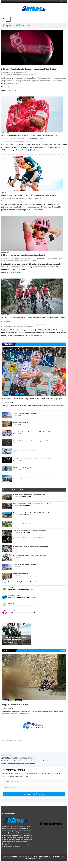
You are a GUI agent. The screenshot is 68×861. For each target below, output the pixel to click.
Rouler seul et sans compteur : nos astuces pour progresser (29, 555)
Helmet (24, 74)
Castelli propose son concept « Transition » (25, 450)
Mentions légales (43, 856)
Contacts (39, 858)
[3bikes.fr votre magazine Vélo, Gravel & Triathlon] (3, 19)
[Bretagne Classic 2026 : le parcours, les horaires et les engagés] (34, 371)
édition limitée (12, 74)
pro (24, 326)
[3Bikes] (15, 820)
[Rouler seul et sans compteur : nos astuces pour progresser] (7, 557)
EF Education (19, 74)
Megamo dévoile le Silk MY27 (21, 422)
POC (30, 74)
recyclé (30, 201)
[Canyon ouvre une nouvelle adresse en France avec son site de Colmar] (7, 478)
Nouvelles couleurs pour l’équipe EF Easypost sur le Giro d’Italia (28, 195)
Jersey (19, 141)
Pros (17, 394)
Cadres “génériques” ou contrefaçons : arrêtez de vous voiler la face (32, 503)
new (25, 260)
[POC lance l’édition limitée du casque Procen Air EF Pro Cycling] (32, 47)
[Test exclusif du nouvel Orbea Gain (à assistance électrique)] (7, 533)
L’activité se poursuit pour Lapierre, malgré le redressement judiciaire (32, 458)
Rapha (27, 201)
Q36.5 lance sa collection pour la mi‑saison (25, 468)
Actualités (11, 394)
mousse (10, 603)
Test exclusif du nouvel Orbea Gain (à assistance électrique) (29, 530)
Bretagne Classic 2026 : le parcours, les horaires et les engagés (32, 398)
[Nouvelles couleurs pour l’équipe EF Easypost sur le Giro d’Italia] (32, 173)
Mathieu (10, 580)
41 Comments (26, 524)
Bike (4, 141)
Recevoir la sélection (34, 794)
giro (16, 201)
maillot (24, 141)
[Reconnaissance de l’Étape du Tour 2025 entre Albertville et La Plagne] (7, 515)
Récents (16, 490)
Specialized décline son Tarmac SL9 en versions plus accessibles (31, 441)
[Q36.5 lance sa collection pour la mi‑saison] (7, 469)
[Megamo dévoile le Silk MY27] (7, 424)
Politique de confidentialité (56, 856)
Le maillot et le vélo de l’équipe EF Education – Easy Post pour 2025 (30, 135)
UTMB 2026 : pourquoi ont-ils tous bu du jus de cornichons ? (29, 537)
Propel (34, 260)
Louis (9, 587)
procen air (33, 74)
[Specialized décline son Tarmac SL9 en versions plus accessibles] (7, 442)
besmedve (11, 611)
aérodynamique (9, 260)
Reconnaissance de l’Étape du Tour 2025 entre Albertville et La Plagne (32, 513)
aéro (4, 74)
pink (27, 74)
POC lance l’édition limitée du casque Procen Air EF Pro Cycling (28, 69)
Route (21, 394)
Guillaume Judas (12, 595)
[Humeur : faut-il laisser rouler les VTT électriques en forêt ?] (7, 496)
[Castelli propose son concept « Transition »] (7, 451)
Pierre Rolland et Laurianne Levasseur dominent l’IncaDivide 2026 (31, 432)
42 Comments (27, 514)
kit (21, 141)
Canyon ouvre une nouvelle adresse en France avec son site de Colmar (32, 477)
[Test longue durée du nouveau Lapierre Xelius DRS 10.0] (7, 524)
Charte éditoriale (31, 858)
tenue (27, 141)
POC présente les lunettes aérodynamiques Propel (23, 255)
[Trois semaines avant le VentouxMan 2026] (7, 415)
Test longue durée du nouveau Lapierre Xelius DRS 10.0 (29, 522)
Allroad (12, 700)
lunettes (21, 260)
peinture (23, 201)
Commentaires (26, 490)
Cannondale (8, 141)
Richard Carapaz (33, 326)
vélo (30, 141)
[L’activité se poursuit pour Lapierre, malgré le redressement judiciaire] (7, 460)
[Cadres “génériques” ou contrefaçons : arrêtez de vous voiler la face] (7, 506)
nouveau (28, 260)
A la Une (5, 394)
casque (7, 74)
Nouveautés (18, 700)
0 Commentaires (21, 72)
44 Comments (26, 505)
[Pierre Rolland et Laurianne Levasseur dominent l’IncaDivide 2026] (7, 433)
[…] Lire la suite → (11, 90)
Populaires (8, 490)
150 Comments (27, 496)
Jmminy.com (34, 856)
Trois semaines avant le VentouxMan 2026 (24, 413)
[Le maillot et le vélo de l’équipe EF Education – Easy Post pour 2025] (32, 114)
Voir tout (62, 344)
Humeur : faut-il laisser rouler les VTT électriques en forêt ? (29, 494)
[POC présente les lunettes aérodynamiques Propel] (32, 233)
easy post (11, 326)
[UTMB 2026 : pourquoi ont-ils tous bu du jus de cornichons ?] (7, 539)
